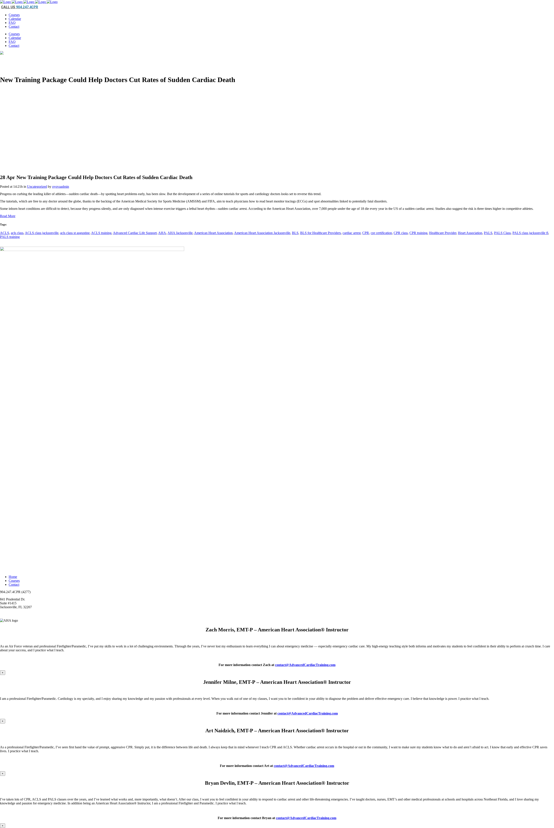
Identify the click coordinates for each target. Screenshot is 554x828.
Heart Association (470, 233)
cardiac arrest (352, 233)
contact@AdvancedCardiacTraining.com (305, 665)
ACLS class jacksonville (41, 233)
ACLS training (101, 233)
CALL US (19, 7)
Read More (7, 216)
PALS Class (502, 233)
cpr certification (381, 233)
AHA (162, 233)
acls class (17, 233)
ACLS (4, 233)
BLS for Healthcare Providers (320, 233)
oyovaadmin (60, 186)
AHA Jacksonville (180, 233)
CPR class (401, 233)
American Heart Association (213, 233)
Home (13, 577)
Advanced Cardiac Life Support (135, 233)
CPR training (418, 233)
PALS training (10, 237)
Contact (14, 584)
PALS (488, 233)
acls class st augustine (75, 233)
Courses (14, 580)
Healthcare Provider (442, 233)
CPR (365, 233)
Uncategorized (37, 186)
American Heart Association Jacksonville (262, 233)
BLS (295, 233)
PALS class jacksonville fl (530, 233)
